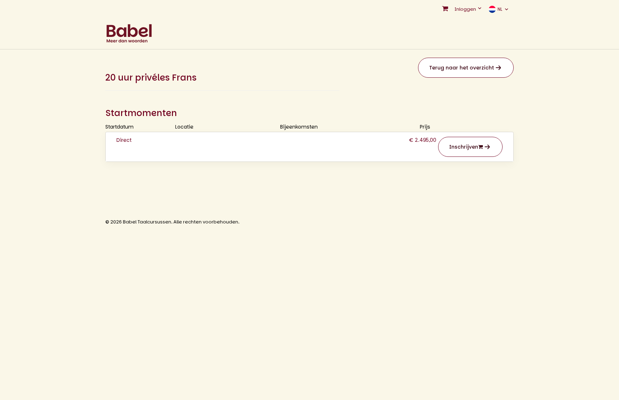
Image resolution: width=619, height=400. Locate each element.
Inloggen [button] (466, 9)
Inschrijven (463, 146)
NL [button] (500, 9)
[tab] (309, 147)
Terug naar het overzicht (461, 67)
